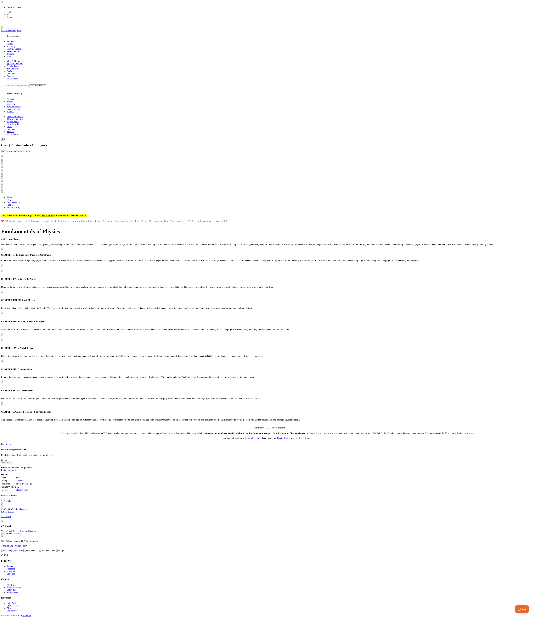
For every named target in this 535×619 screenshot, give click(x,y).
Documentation (13, 202)
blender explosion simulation (28, 455)
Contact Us (12, 611)
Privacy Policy (20, 546)
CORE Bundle (47, 215)
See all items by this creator (25, 531)
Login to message (9, 470)
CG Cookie (8, 151)
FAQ (9, 200)
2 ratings (20, 480)
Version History (13, 207)
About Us (11, 585)
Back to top (6, 444)
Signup (10, 17)
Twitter (10, 566)
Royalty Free (22, 490)
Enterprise (11, 590)
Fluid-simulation (8, 455)
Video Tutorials (23, 151)
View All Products (15, 61)
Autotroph (36, 221)
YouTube (11, 574)
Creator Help (12, 606)
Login (9, 12)
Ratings (10, 205)
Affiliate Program (14, 587)
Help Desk (11, 603)
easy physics (47, 455)
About (9, 197)
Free (9, 56)
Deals (9, 71)
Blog (9, 608)
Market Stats (12, 592)
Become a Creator (15, 7)
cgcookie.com (253, 438)
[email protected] (169, 433)
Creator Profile (283, 438)
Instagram (11, 571)
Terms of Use (7, 546)
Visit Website (7, 531)
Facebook (11, 569)
